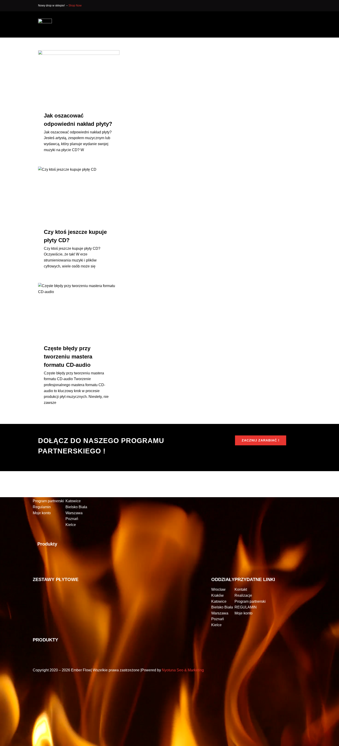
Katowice (73, 501)
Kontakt (39, 489)
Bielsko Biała (76, 507)
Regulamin (42, 507)
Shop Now (75, 5)
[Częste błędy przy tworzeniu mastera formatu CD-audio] (78, 310)
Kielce (70, 525)
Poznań (71, 519)
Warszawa (74, 513)
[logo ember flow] (45, 20)
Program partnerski (48, 501)
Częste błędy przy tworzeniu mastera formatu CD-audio (68, 356)
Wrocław (72, 489)
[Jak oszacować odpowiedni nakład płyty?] (78, 77)
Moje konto (42, 513)
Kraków (71, 495)
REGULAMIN (246, 607)
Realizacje (41, 495)
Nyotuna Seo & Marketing (183, 670)
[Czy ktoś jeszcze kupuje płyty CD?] (78, 194)
